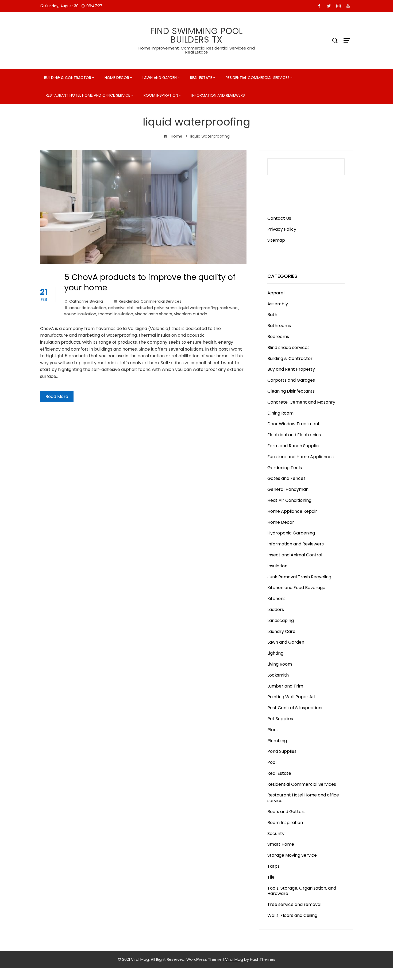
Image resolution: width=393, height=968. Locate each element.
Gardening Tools (284, 468)
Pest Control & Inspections (295, 708)
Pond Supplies (281, 751)
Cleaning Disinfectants (291, 391)
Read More (56, 396)
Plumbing (277, 741)
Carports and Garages (291, 380)
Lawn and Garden (159, 77)
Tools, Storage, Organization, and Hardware (301, 891)
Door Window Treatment (293, 424)
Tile (271, 877)
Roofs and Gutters (286, 811)
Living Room (279, 664)
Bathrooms (279, 325)
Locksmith (278, 675)
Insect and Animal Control (294, 555)
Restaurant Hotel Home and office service (88, 95)
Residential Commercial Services (258, 77)
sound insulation (80, 314)
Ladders (275, 609)
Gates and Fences (286, 478)
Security (275, 833)
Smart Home (280, 844)
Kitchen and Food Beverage (296, 587)
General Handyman (288, 489)
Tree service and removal (294, 904)
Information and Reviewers (218, 95)
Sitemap (276, 240)
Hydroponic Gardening (291, 533)
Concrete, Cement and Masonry (301, 402)
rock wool (229, 307)
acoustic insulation (87, 307)
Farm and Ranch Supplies (294, 446)
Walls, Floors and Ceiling (292, 915)
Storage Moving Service (292, 855)
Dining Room (280, 413)
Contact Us (279, 218)
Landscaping (280, 620)
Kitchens (276, 598)
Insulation (277, 566)
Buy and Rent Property (291, 369)
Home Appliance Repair (292, 511)
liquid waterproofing (198, 307)
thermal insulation (115, 314)
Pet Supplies (280, 719)
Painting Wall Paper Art (291, 697)
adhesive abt (121, 307)
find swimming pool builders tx (196, 35)
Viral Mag (234, 959)
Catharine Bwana (86, 301)
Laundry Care (281, 631)
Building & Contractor (67, 77)
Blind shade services (288, 347)
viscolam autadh (190, 314)
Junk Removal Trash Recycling (299, 577)
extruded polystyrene (156, 307)
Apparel (275, 293)
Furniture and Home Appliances (300, 457)
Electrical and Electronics (294, 435)
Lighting (275, 653)
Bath (272, 315)
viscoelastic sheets (153, 314)
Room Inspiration (161, 95)
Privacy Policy (281, 229)
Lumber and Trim (285, 686)
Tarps (273, 866)
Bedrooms (278, 336)
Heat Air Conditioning (289, 500)
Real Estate (201, 77)
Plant (272, 730)
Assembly (277, 304)
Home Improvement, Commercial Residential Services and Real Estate (196, 50)
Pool (271, 762)
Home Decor (117, 77)
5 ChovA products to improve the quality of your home (150, 282)
